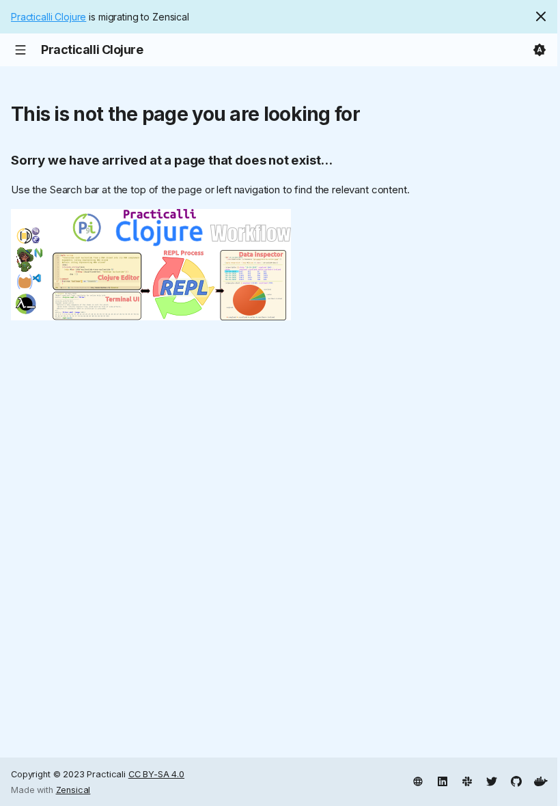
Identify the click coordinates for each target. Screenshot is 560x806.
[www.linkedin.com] (442, 780)
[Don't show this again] (541, 16)
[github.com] (516, 780)
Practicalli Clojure (48, 17)
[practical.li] (418, 780)
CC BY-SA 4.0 (156, 774)
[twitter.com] (492, 780)
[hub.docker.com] (541, 780)
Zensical (73, 790)
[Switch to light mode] (539, 50)
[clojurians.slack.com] (467, 780)
